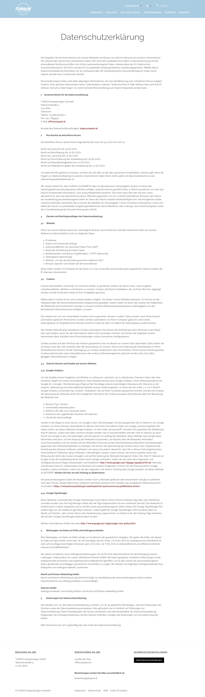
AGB (105, 690)
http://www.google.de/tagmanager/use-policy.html (108, 523)
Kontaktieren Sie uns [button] (87, 652)
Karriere (170, 12)
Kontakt (184, 12)
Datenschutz (94, 690)
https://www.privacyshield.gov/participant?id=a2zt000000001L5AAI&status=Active (97, 486)
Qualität (111, 12)
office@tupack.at (56, 121)
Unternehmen (152, 12)
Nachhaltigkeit (130, 12)
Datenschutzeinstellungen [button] (150, 652)
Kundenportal (132, 6)
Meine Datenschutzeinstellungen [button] (149, 660)
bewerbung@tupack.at (86, 678)
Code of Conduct (118, 690)
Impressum (80, 690)
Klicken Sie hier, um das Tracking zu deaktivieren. (80, 472)
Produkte (96, 12)
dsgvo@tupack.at (89, 128)
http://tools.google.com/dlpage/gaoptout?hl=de (125, 462)
